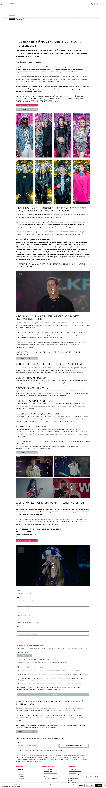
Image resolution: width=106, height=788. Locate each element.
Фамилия (20, 597)
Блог (70, 776)
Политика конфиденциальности (13, 786)
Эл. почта (20, 612)
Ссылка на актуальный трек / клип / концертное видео (33, 659)
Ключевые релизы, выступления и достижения (30, 645)
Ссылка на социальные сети (25, 626)
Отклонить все (89, 785)
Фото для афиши (22, 652)
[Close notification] (103, 775)
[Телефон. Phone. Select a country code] (19, 622)
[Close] (104, 785)
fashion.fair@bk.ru (11, 3)
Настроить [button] (80, 785)
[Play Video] (53, 291)
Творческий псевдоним (24, 605)
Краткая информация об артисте (27, 634)
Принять (99, 785)
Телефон (19, 619)
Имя (18, 590)
